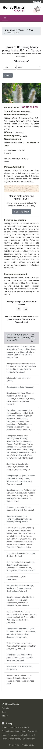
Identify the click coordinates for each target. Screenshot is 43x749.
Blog (4, 712)
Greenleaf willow (26, 118)
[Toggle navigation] (5, 18)
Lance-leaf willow (20, 124)
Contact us (14, 745)
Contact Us (37, 1)
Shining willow (10, 118)
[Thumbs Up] (25, 309)
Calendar (6, 708)
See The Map (21, 211)
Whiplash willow (23, 121)
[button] (5, 93)
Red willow (17, 126)
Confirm (7, 75)
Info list (5, 716)
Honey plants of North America (15, 727)
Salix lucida (26, 111)
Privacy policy (28, 745)
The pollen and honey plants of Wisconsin (20, 731)
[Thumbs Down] (18, 309)
